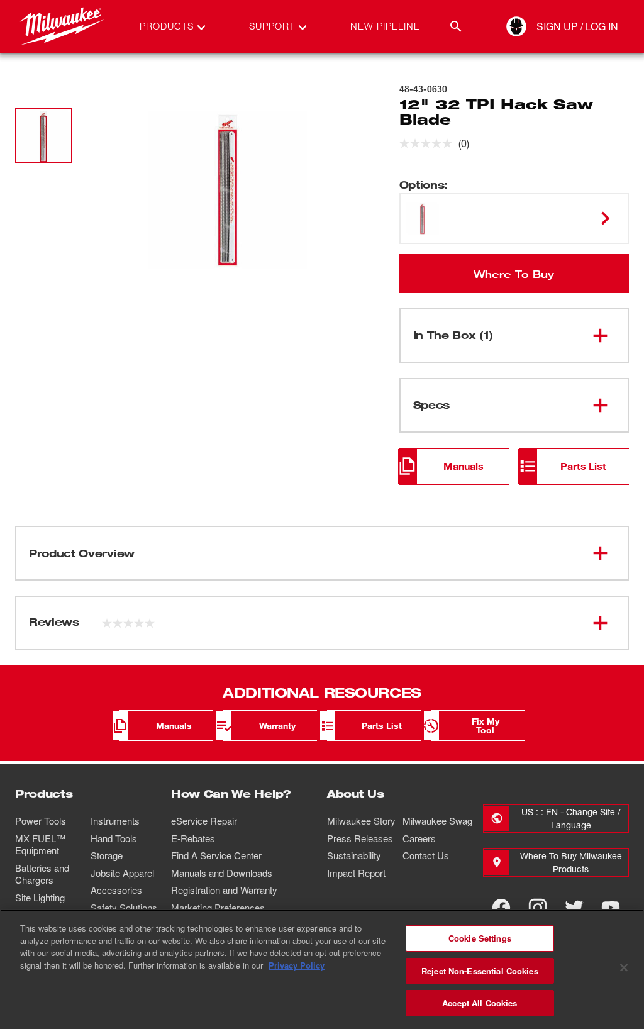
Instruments (115, 821)
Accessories (116, 890)
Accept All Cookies (479, 1003)
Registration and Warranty (224, 890)
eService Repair (204, 821)
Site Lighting (40, 897)
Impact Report (356, 873)
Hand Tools (114, 838)
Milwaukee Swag (437, 821)
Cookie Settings (479, 938)
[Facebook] (501, 907)
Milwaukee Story (361, 821)
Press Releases (360, 838)
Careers (419, 838)
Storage (107, 855)
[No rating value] (428, 143)
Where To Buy (514, 273)
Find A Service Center (216, 855)
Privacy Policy (297, 965)
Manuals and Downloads (221, 873)
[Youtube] (610, 907)
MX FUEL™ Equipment (40, 844)
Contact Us (425, 855)
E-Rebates (193, 838)
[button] (43, 135)
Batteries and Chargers (42, 874)
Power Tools (40, 821)
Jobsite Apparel (122, 873)
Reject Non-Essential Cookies (479, 971)
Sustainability (354, 855)
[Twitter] (574, 907)
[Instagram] (537, 907)
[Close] (624, 968)
